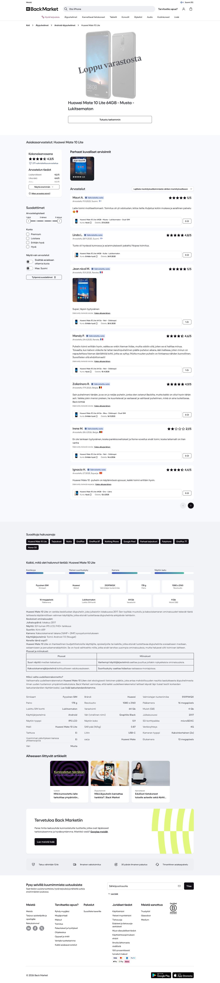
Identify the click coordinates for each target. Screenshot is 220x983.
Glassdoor (146, 915)
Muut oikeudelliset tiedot (124, 930)
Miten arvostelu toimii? (41, 193)
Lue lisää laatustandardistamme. (78, 687)
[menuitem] (71, 17)
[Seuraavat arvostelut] (191, 506)
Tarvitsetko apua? (168, 8)
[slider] (28, 221)
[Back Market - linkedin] (28, 928)
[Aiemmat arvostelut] (183, 506)
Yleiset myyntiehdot (121, 915)
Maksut (58, 919)
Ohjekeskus (60, 932)
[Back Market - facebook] (35, 928)
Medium (145, 919)
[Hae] (65, 9)
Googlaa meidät (99, 831)
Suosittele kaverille (92, 911)
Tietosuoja (117, 919)
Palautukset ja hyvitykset (66, 928)
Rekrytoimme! (32, 923)
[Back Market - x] (41, 928)
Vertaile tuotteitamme (65, 940)
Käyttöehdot (118, 911)
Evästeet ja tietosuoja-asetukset (122, 925)
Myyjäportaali (61, 915)
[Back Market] (42, 9)
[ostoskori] (191, 9)
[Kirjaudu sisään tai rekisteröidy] (184, 9)
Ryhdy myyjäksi (62, 911)
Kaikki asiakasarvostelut (66, 945)
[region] (132, 169)
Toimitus (59, 924)
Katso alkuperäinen (102, 313)
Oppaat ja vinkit (62, 936)
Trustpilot (145, 911)
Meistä (29, 911)
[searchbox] (111, 9)
